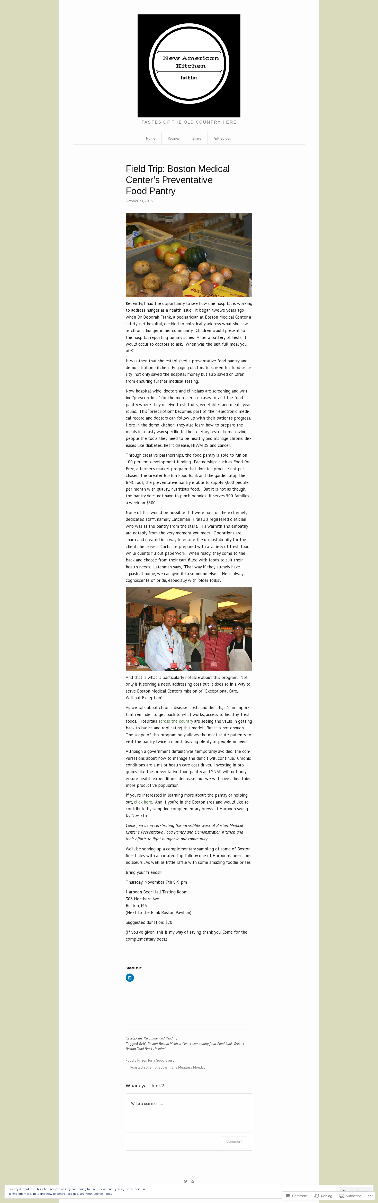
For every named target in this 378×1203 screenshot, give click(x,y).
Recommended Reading (160, 1038)
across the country (175, 721)
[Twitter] (186, 1181)
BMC (142, 1043)
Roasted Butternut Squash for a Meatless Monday (167, 1067)
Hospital (159, 1048)
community (200, 1043)
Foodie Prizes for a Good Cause (150, 1060)
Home (150, 138)
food (213, 1043)
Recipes (174, 138)
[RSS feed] (192, 1181)
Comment (234, 1141)
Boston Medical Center (175, 1043)
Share (196, 138)
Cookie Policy (102, 1194)
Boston (153, 1043)
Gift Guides (222, 138)
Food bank (224, 1043)
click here (143, 802)
